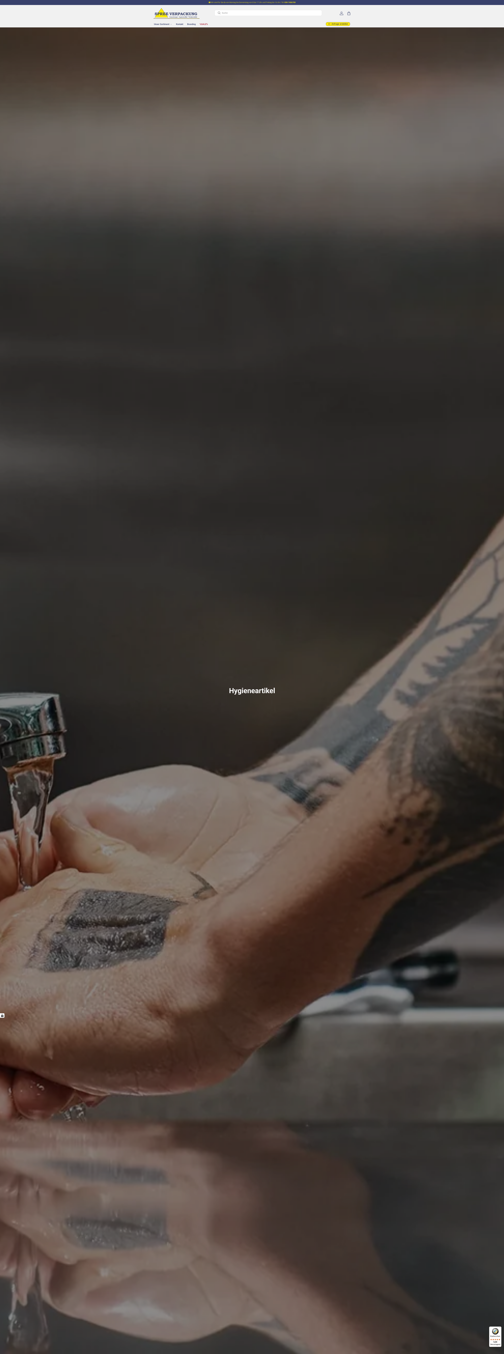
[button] (349, 13)
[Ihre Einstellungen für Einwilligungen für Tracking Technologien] (2, 1015)
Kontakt (179, 24)
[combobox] (268, 13)
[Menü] (499, 1328)
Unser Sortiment (161, 24)
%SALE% (204, 24)
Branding (191, 24)
